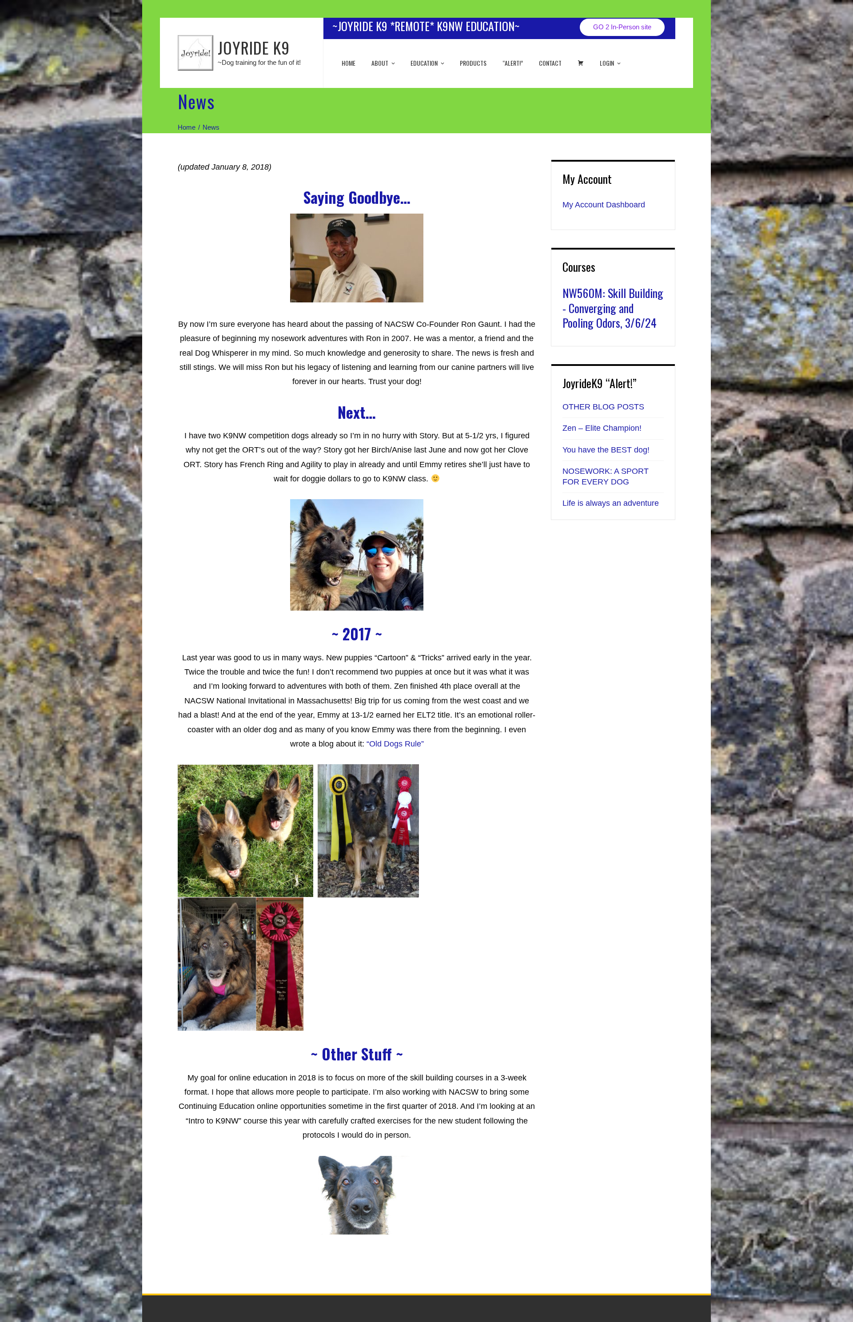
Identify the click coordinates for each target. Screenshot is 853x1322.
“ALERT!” (512, 62)
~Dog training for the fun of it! (259, 62)
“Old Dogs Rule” (395, 743)
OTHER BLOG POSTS (603, 406)
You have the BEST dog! (606, 449)
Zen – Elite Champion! (602, 428)
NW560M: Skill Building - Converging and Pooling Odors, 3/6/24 (612, 308)
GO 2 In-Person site (622, 27)
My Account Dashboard (603, 204)
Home (348, 62)
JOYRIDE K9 (254, 47)
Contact (550, 62)
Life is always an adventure (610, 503)
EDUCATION (424, 62)
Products (473, 62)
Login (607, 62)
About (379, 62)
